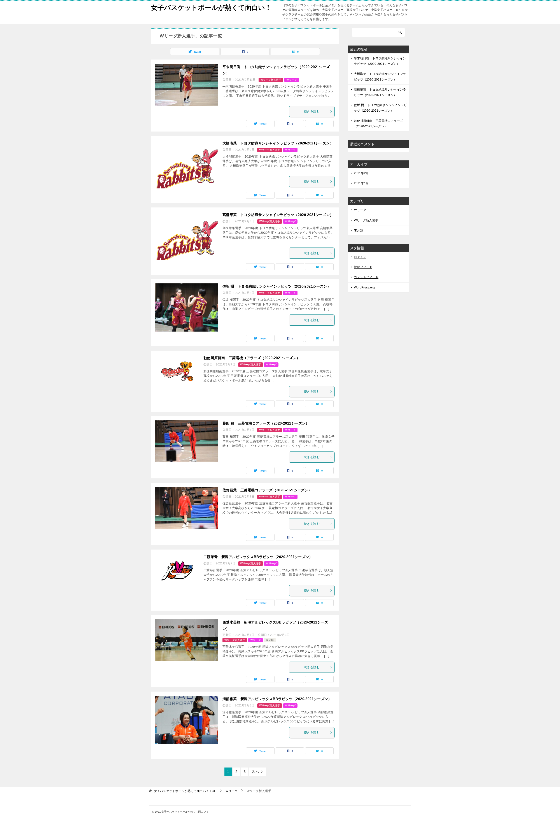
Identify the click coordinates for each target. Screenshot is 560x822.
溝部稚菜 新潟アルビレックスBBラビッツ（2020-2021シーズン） (277, 699)
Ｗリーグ (291, 79)
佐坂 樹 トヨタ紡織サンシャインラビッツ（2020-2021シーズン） (276, 286)
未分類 (270, 640)
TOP (185, 791)
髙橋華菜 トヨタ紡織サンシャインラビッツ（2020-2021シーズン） (279, 215)
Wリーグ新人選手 (271, 79)
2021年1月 (361, 183)
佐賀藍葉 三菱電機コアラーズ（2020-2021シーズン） (267, 490)
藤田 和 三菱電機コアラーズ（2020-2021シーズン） (265, 423)
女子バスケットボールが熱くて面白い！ (211, 7)
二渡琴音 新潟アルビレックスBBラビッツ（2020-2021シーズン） (259, 557)
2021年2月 (361, 173)
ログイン (360, 257)
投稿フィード (363, 267)
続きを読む (312, 111)
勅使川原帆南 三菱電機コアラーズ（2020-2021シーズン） (251, 358)
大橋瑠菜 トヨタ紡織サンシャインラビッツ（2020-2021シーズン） (279, 143)
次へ (255, 772)
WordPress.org (364, 287)
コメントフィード (366, 277)
